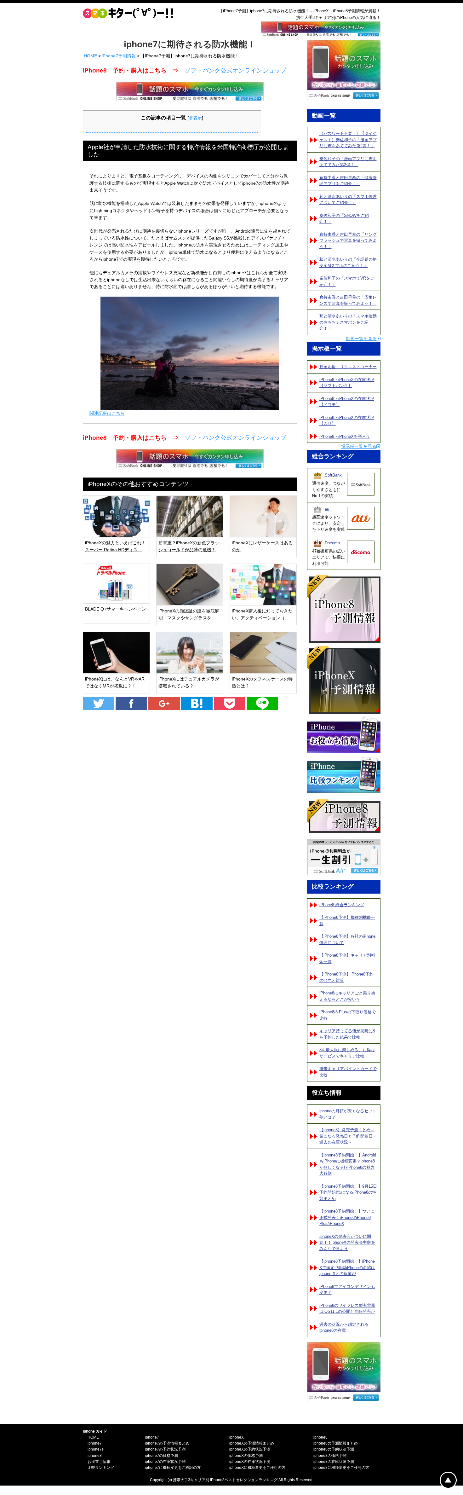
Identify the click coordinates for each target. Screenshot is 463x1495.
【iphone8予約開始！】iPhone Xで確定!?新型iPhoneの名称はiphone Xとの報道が (347, 1267)
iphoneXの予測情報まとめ (251, 1443)
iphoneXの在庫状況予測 (249, 1461)
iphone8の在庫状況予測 (333, 1461)
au (327, 509)
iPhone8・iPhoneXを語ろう (344, 436)
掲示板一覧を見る (358, 446)
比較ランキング (101, 1467)
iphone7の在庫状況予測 (165, 1461)
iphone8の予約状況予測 (333, 1449)
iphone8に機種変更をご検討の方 (341, 1467)
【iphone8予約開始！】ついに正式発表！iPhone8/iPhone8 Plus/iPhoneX (346, 1217)
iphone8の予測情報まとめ (335, 1443)
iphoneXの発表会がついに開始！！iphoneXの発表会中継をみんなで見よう (347, 1242)
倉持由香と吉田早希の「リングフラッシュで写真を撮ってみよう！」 (348, 240)
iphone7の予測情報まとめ (167, 1443)
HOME (90, 55)
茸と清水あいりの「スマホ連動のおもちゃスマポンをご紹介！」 (348, 322)
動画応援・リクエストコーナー (348, 366)
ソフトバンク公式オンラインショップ (235, 70)
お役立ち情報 (99, 1461)
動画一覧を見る (361, 338)
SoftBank (333, 475)
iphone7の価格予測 (161, 1455)
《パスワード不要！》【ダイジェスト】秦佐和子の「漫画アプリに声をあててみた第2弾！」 (348, 139)
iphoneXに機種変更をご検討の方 (257, 1467)
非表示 (195, 117)
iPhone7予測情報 (119, 55)
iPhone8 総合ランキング (341, 904)
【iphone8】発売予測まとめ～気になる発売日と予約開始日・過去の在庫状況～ (348, 1135)
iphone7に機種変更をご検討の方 (173, 1467)
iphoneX (236, 1437)
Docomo (332, 543)
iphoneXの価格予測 (246, 1455)
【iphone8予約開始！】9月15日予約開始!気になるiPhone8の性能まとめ (348, 1192)
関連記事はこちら (107, 413)
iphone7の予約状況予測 (165, 1449)
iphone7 (95, 1443)
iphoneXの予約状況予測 (249, 1449)
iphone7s (96, 1449)
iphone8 (95, 1455)
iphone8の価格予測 (329, 1455)
